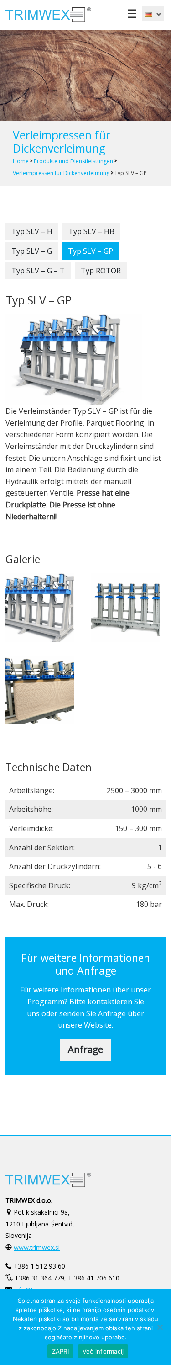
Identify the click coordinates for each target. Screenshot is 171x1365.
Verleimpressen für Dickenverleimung (61, 173)
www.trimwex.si (37, 1247)
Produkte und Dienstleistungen (73, 161)
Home (21, 161)
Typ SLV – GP (90, 251)
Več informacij (103, 1351)
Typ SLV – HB (91, 231)
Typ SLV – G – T (38, 271)
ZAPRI (60, 1351)
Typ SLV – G (31, 251)
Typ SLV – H (31, 231)
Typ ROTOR (101, 271)
